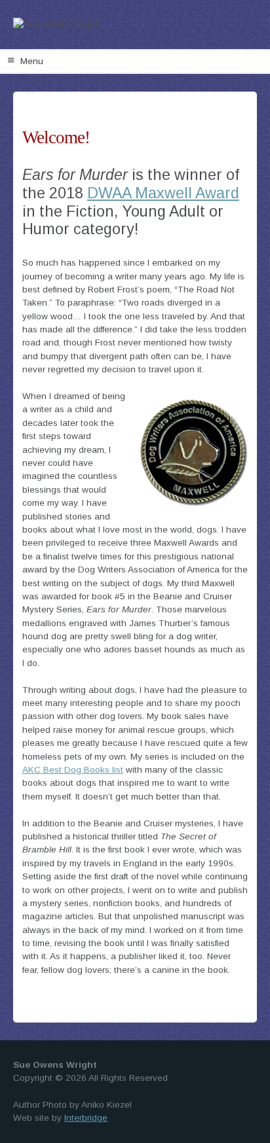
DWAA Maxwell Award (163, 193)
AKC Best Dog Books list (72, 770)
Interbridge (85, 1118)
